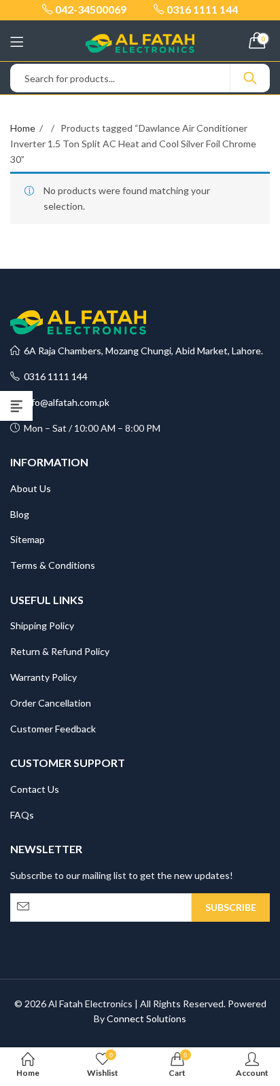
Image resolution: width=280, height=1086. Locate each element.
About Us (30, 488)
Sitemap (27, 539)
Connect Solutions (146, 1018)
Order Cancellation (50, 703)
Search (250, 78)
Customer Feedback (53, 728)
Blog (19, 514)
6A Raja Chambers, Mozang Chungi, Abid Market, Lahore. (141, 350)
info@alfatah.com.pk (64, 402)
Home (22, 128)
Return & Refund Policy (59, 651)
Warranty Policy (43, 677)
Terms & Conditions (52, 565)
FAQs (22, 815)
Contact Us (34, 789)
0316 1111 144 (54, 376)
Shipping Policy (42, 625)
